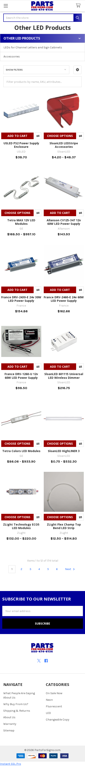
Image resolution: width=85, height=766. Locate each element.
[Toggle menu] (5, 5)
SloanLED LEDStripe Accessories (64, 145)
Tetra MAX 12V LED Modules (21, 222)
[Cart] (79, 5)
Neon (49, 700)
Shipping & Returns (16, 710)
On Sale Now (54, 693)
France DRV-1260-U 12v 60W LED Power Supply (21, 376)
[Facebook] (46, 661)
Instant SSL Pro (10, 764)
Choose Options (60, 136)
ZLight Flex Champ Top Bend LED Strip (64, 526)
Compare (38, 136)
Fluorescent (54, 706)
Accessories (12, 56)
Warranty (9, 724)
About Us (9, 717)
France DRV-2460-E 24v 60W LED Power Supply (64, 299)
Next (68, 569)
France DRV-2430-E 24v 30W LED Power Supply (21, 299)
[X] (39, 661)
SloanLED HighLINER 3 (64, 451)
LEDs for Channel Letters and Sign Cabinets (33, 47)
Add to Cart (17, 136)
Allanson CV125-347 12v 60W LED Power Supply (64, 222)
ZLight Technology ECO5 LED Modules (21, 526)
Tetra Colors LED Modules (21, 451)
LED (48, 713)
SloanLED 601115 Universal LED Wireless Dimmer (63, 376)
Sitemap (8, 730)
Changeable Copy (57, 719)
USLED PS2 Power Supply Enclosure (21, 145)
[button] (77, 69)
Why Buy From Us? (15, 704)
